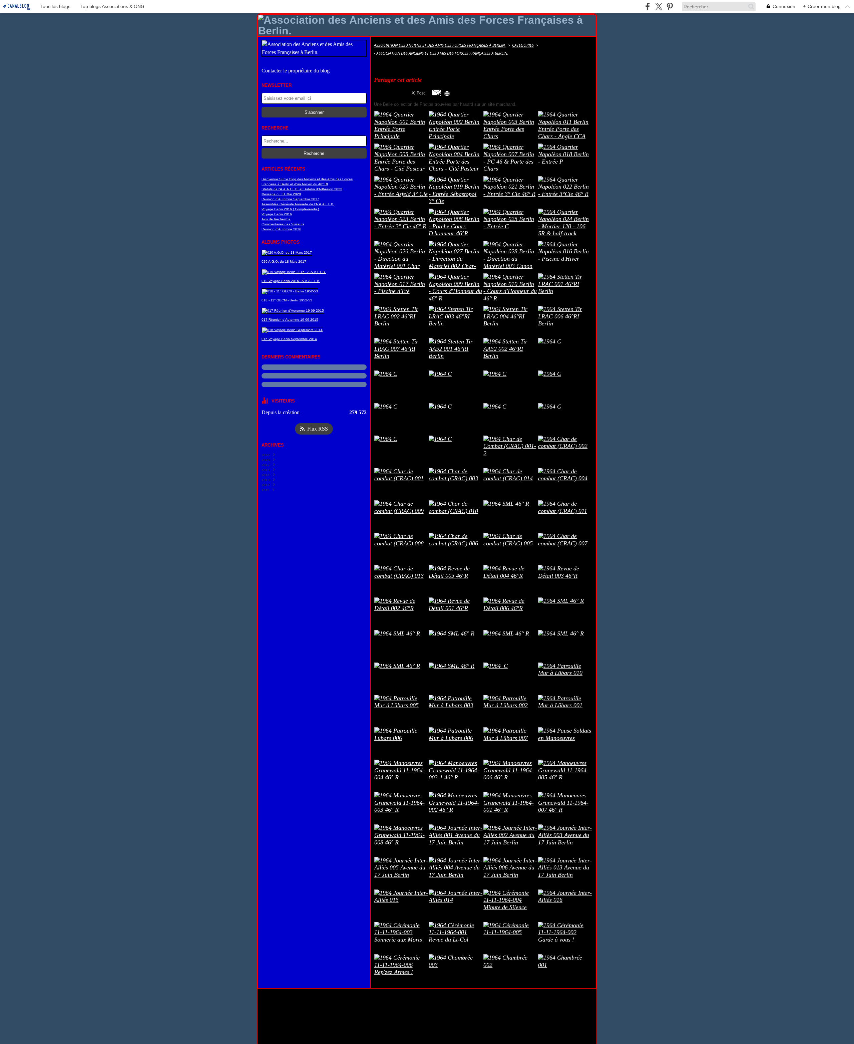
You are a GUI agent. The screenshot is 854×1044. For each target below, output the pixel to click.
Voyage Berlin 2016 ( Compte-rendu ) (290, 209)
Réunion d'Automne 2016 (281, 229)
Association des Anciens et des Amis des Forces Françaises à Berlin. (440, 45)
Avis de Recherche (276, 219)
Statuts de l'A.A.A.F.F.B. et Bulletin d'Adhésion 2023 (302, 189)
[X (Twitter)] (659, 6)
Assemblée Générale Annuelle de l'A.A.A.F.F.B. (298, 204)
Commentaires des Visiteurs (283, 224)
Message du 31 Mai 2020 (281, 194)
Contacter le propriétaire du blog (296, 70)
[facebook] (648, 6)
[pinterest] (670, 6)
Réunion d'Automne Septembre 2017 (290, 199)
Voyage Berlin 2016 (277, 214)
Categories (523, 45)
